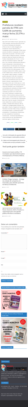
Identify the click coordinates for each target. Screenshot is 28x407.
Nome (3, 251)
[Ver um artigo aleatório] (25, 14)
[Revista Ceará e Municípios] (2, 14)
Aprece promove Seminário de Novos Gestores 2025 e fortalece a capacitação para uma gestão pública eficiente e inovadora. (13, 210)
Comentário (4, 233)
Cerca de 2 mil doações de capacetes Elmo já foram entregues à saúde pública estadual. (14, 136)
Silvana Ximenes (14, 39)
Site (2, 265)
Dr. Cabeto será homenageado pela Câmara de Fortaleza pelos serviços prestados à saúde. (13, 141)
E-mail (3, 258)
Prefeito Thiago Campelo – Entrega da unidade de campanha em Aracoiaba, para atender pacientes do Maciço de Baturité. (13, 181)
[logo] (14, 365)
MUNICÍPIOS (5, 21)
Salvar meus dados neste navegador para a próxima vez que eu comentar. (12, 275)
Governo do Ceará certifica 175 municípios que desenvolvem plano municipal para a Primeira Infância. (13, 154)
